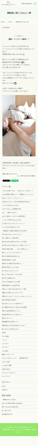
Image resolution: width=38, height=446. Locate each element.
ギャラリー (5, 347)
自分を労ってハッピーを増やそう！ (13, 303)
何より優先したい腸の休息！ (11, 238)
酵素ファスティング (8, 354)
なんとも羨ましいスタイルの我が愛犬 (13, 216)
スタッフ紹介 (6, 362)
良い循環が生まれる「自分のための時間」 (15, 307)
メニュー (4, 340)
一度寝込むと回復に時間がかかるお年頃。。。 (16, 231)
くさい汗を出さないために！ (11, 205)
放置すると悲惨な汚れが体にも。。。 (13, 263)
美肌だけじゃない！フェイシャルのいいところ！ (17, 296)
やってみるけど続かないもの (11, 227)
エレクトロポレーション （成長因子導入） (15, 358)
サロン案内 (5, 336)
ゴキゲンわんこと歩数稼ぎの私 (11, 209)
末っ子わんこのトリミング (10, 271)
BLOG (10, 22)
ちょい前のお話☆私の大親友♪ (26, 176)
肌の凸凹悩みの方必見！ (9, 300)
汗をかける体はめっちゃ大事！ (11, 281)
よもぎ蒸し (5, 351)
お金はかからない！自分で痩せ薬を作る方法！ (16, 201)
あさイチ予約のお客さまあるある (12, 403)
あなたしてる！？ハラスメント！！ (13, 198)
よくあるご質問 (6, 365)
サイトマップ (6, 376)
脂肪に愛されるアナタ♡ (9, 174)
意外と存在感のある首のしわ (11, 256)
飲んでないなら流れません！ (11, 329)
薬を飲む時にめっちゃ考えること (12, 314)
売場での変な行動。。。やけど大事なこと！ (15, 249)
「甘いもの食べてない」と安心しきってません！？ (17, 190)
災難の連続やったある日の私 (11, 285)
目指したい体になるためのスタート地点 (14, 289)
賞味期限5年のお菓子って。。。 (12, 321)
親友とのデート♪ (7, 318)
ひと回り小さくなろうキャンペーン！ (13, 223)
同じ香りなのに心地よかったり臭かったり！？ (16, 245)
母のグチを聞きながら (9, 278)
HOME (2, 22)
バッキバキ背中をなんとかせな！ (12, 220)
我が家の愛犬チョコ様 (9, 260)
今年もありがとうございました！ (12, 234)
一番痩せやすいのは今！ (9, 399)
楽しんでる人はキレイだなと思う (12, 274)
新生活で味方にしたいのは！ (11, 267)
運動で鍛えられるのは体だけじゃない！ (14, 325)
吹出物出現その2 (7, 414)
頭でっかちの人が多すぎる (10, 407)
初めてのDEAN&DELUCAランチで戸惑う (14, 241)
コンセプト (5, 343)
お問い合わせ (6, 369)
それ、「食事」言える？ (9, 212)
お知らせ (4, 390)
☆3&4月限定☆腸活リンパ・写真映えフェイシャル (17, 194)
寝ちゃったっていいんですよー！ (12, 252)
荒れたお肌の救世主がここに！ (11, 311)
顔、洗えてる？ (6, 410)
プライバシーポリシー (9, 372)
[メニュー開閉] (35, 4)
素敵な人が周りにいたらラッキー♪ (12, 292)
